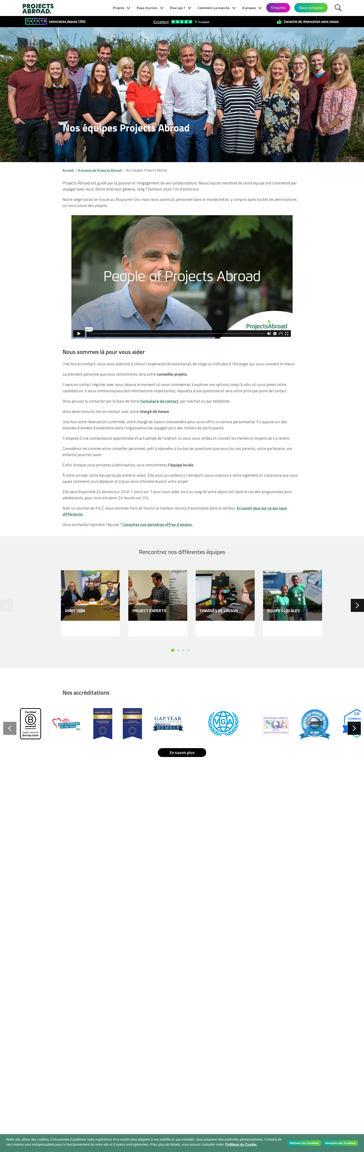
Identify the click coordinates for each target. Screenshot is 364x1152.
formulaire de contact (159, 401)
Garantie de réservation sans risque (311, 21)
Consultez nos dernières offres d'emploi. (157, 524)
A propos (249, 7)
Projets (118, 7)
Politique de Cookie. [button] (241, 1144)
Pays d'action (147, 7)
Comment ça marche (214, 7)
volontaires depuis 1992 (67, 21)
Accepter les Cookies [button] (340, 1143)
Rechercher (339, 7)
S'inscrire (278, 8)
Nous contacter (311, 8)
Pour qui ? (177, 7)
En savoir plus (182, 752)
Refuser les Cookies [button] (304, 1143)
